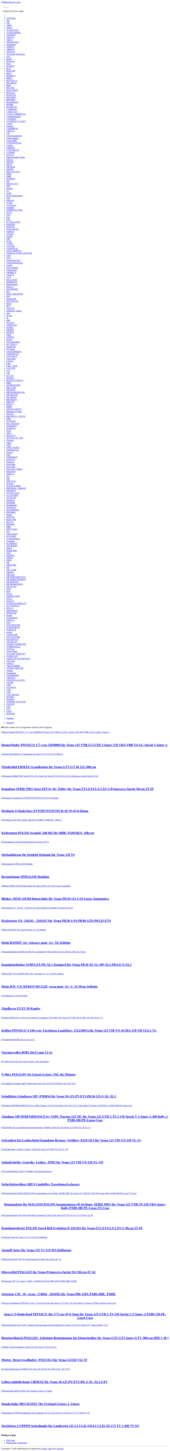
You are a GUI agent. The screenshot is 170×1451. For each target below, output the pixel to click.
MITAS (9, 404)
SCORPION (11, 543)
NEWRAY (11, 428)
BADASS (10, 61)
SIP (7, 567)
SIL (8, 563)
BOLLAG (10, 92)
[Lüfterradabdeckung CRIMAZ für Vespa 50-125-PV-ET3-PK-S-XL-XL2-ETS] (35, 1369)
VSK (8, 690)
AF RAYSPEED (13, 32)
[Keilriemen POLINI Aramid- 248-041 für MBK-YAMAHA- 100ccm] (31, 820)
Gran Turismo (12, 268)
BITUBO (10, 88)
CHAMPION (12, 128)
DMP (8, 176)
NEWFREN (11, 426)
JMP (8, 320)
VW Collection (12, 694)
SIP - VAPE (11, 570)
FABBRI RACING (14, 210)
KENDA (10, 332)
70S (8, 23)
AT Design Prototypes (15, 54)
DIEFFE (10, 169)
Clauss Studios (12, 138)
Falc (8, 217)
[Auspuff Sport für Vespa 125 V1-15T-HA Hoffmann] (24, 1237)
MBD (8, 383)
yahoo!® (60, 1449)
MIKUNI (10, 402)
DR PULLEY (12, 184)
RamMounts (11, 505)
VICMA (10, 682)
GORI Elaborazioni (14, 263)
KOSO (9, 339)
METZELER (12, 395)
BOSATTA (11, 95)
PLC (8, 476)
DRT (8, 186)
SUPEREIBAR (13, 627)
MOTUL (10, 414)
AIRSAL (10, 37)
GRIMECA (11, 272)
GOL (8, 258)
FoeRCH (10, 232)
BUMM (9, 104)
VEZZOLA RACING (15, 680)
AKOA (9, 40)
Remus (9, 515)
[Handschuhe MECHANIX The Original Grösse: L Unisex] (26, 1391)
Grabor (9, 265)
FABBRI (10, 208)
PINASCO (11, 471)
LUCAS (10, 375)
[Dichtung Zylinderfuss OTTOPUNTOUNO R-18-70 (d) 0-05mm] (30, 798)
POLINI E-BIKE (13, 486)
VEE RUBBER (13, 666)
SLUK (9, 594)
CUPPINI (10, 152)
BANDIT (10, 66)
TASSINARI (12, 634)
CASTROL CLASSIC (16, 121)
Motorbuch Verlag (14, 411)
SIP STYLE (11, 587)
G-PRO (9, 244)
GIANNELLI (12, 248)
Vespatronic (11, 673)
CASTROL (11, 119)
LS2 (8, 371)
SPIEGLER (11, 613)
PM (7, 479)
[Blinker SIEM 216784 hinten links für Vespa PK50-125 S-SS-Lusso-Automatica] (36, 886)
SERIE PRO (11, 551)
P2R (8, 455)
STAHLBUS (12, 618)
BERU (9, 78)
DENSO (10, 162)
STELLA (10, 620)
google (44, 1449)
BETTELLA (11, 80)
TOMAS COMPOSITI (16, 644)
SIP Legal (10, 575)
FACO (9, 212)
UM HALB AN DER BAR (18, 658)
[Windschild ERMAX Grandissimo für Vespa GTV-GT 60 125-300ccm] (32, 754)
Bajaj (8, 64)
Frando (9, 236)
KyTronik (10, 349)
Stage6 (9, 615)
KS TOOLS (11, 344)
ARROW (10, 49)
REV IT (9, 522)
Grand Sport (11, 270)
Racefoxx (10, 500)
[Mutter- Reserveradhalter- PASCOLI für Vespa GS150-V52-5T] (29, 1347)
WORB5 (10, 697)
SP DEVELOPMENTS (16, 603)
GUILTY (10, 275)
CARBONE (11, 109)
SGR (8, 553)
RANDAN (11, 507)
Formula (9, 234)
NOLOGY (11, 435)
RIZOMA (10, 524)
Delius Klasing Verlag (15, 157)
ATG (8, 56)
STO (8, 622)
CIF (8, 133)
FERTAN (10, 227)
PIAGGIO (10, 467)
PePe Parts (10, 464)
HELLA (10, 287)
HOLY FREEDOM (14, 294)
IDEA (9, 303)
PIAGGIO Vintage (14, 469)
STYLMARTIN (13, 625)
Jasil (8, 313)
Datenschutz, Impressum (16, 1443)
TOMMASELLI (13, 646)
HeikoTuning (12, 284)
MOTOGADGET (14, 409)
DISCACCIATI (13, 172)
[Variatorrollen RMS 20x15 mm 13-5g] (18, 1039)
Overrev (9, 452)
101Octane (11, 18)
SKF (8, 591)
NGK (8, 431)
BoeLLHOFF (12, 90)
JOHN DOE (11, 325)
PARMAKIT (12, 457)
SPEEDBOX (12, 611)
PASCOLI (10, 459)
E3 (7, 191)
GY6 (8, 277)
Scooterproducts (13, 539)
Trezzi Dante (11, 651)
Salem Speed (11, 534)
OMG (8, 443)
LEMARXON (12, 354)
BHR (8, 85)
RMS (8, 527)
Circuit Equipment (14, 136)
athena (9, 59)
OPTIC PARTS (13, 447)
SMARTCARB (13, 596)
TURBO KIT (12, 656)
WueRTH (10, 699)
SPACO (9, 608)
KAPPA (9, 327)
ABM (8, 25)
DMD (8, 174)
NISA (8, 433)
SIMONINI (11, 565)
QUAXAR (11, 498)
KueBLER (11, 347)
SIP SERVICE (12, 582)
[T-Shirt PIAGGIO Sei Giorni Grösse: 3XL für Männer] (25, 1061)
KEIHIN (10, 330)
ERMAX (10, 200)
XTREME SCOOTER (16, 702)
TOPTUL (10, 649)
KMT (8, 335)
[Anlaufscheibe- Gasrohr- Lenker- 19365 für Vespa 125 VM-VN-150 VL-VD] (34, 1149)
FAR (8, 220)
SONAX (10, 601)
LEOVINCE (11, 356)
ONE (8, 445)
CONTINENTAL (14, 143)
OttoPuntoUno (12, 450)
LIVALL (10, 361)
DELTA (9, 160)
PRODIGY (11, 491)
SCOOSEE (11, 536)
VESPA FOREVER (15, 668)
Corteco (9, 145)
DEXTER (10, 167)
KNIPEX (10, 337)
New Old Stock (13, 423)
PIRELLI (10, 474)
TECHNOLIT (12, 639)
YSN (8, 706)
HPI (8, 296)
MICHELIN (11, 399)
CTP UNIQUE (12, 150)
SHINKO (10, 555)
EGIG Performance (14, 196)
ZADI (9, 711)
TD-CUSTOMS (13, 637)
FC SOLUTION (13, 222)
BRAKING (11, 97)
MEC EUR (11, 387)
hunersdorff (11, 299)
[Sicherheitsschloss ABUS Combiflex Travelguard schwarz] (26, 1171)
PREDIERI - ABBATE (16, 488)
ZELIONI (10, 714)
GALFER (10, 246)
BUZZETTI (11, 107)
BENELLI (10, 76)
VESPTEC (11, 678)
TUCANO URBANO (15, 654)
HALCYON (11, 280)
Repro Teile (11, 519)
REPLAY (10, 517)
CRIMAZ (10, 148)
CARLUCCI (11, 112)
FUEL (9, 241)
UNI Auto (10, 661)
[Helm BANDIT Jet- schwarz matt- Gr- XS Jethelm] (23, 930)
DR (7, 181)
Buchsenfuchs (12, 102)
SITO (8, 589)
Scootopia (10, 541)
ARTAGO (10, 52)
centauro (10, 126)
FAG (8, 215)
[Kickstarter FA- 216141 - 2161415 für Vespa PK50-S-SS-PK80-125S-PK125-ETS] (37, 908)
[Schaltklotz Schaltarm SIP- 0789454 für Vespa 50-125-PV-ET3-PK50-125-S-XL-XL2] (38, 1083)
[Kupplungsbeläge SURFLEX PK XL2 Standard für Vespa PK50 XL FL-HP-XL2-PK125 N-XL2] (43, 952)
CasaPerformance (13, 116)
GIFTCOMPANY (14, 251)
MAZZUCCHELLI (14, 380)
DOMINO (10, 179)
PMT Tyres (11, 481)
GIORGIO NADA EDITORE (19, 253)
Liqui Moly (11, 359)
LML (8, 363)
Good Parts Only (13, 260)
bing (50, 1449)
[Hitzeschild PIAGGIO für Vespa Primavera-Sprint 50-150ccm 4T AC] (31, 1259)
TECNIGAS (11, 642)
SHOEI (9, 558)
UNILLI (10, 663)
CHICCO (10, 131)
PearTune (10, 462)
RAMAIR (10, 503)
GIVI (8, 256)
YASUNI (10, 704)
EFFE (8, 193)
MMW (9, 407)
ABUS (9, 28)
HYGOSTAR (12, 301)
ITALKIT (10, 308)
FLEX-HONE (12, 229)
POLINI (9, 483)
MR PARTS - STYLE (15, 416)
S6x (8, 531)
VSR (8, 692)
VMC (8, 685)
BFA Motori (11, 83)
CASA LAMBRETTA (16, 114)
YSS (8, 709)
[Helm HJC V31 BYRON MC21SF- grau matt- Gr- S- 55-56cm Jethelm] (32, 974)
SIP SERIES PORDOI (16, 579)
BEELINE (10, 71)
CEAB (9, 124)
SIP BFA (10, 572)
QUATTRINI (12, 495)
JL (7, 318)
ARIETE (10, 47)
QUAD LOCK (12, 493)
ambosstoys (11, 44)
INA (8, 306)
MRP (8, 419)
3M (7, 20)
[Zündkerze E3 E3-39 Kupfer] (14, 996)
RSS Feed (10, 1440)
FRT (8, 239)
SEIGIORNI (11, 546)
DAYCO (10, 155)
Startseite (10, 718)
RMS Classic (11, 529)
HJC (8, 291)
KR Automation (13, 342)
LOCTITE (10, 368)
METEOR (10, 390)
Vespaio (9, 670)
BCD (8, 68)
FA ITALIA (11, 205)
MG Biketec (11, 397)
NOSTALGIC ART (14, 438)
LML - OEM (11, 366)
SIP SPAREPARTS (14, 584)
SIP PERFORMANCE (16, 577)
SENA (9, 548)
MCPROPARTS (13, 385)
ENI (8, 198)
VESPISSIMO (12, 675)
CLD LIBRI (11, 140)
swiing (9, 632)
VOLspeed (11, 687)
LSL (8, 373)
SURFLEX (11, 630)
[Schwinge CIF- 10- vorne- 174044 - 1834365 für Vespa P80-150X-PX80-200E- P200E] (39, 1281)
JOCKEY (10, 323)
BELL (9, 73)
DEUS (9, 164)
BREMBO (11, 100)
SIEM (8, 560)
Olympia (10, 440)
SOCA (9, 599)
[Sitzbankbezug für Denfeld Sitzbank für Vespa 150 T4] (25, 842)
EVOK (9, 203)
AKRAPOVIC (12, 42)
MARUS (10, 378)
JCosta (9, 315)
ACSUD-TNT (12, 30)
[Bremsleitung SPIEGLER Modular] (17, 864)
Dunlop (9, 188)
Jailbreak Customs (14, 311)
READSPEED (12, 510)
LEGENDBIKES (13, 351)
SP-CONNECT (13, 606)
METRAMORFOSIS (15, 392)
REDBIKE (11, 512)
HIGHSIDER (12, 289)
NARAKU (11, 421)
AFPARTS (11, 35)
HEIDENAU (12, 282)
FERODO (10, 224)
